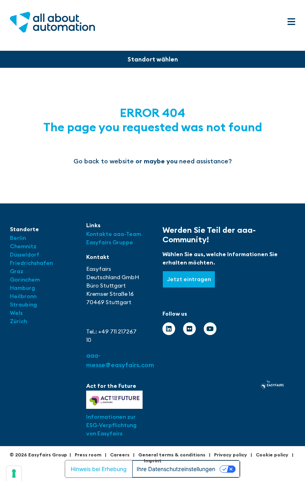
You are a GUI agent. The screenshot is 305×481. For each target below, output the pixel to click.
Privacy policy (230, 455)
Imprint (153, 461)
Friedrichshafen (31, 262)
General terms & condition (170, 455)
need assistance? (205, 161)
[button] (291, 22)
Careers (119, 455)
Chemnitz (23, 246)
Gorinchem (25, 279)
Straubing (23, 304)
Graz (16, 271)
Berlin (18, 237)
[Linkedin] (168, 328)
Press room (88, 455)
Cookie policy (272, 455)
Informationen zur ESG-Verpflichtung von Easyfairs (111, 425)
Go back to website (103, 161)
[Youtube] (210, 328)
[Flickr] (189, 328)
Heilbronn (23, 296)
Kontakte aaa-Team (113, 234)
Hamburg (22, 287)
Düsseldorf (25, 254)
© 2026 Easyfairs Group (38, 455)
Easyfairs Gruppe (109, 242)
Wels (16, 312)
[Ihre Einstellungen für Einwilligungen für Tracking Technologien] (13, 473)
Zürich (18, 321)
